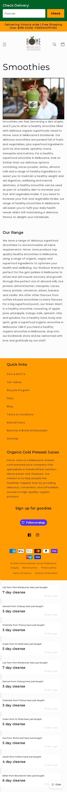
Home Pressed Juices (31, 563)
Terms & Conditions (20, 414)
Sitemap (12, 438)
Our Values (14, 382)
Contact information (46, 573)
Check (55, 13)
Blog (10, 406)
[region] (33, 26)
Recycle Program (18, 390)
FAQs (10, 398)
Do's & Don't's (16, 374)
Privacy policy (48, 567)
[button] (4, 44)
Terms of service (22, 573)
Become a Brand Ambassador (27, 430)
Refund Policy (16, 422)
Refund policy (30, 567)
